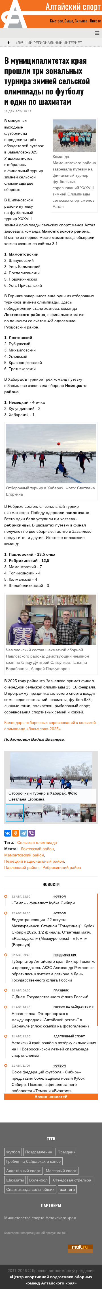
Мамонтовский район (24, 855)
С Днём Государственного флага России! (50, 997)
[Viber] (31, 833)
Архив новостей (51, 1096)
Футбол (13, 1152)
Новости (51, 884)
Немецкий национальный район (34, 861)
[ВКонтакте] (7, 833)
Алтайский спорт (73, 6)
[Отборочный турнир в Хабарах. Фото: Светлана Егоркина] (51, 453)
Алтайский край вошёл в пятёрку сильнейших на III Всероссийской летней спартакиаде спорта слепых (54, 1049)
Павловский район (21, 867)
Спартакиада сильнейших (30, 1189)
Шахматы (15, 1180)
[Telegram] (23, 833)
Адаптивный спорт (23, 1170)
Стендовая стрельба (72, 1180)
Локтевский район (37, 848)
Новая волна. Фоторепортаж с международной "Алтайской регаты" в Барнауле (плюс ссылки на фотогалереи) (50, 1019)
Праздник (66, 1152)
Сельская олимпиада (37, 842)
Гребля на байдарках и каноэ (33, 1161)
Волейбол (38, 1180)
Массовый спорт (61, 1170)
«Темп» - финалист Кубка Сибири (43, 903)
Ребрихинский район (61, 867)
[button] (91, 757)
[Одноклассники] (15, 833)
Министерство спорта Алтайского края (40, 1218)
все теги (67, 1189)
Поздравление (38, 1152)
